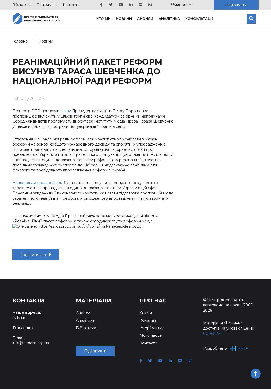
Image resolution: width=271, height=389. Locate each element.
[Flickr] (140, 5)
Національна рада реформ (37, 182)
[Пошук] (251, 19)
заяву (66, 111)
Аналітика (169, 18)
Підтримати (47, 4)
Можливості (150, 335)
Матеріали (93, 300)
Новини (124, 18)
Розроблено (215, 348)
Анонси (145, 18)
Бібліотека (21, 4)
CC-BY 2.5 (211, 333)
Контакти (71, 4)
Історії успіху (151, 328)
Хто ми (103, 18)
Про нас (153, 300)
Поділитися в (34, 254)
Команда (147, 320)
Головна (20, 41)
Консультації (199, 18)
